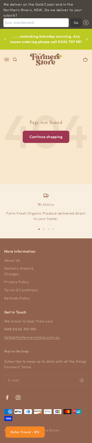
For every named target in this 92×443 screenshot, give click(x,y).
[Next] (87, 39)
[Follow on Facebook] (7, 397)
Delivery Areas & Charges (18, 271)
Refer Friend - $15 (25, 432)
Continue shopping (46, 137)
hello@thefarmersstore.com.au (32, 337)
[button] (85, 22)
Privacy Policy (16, 282)
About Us (12, 260)
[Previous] (5, 39)
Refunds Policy (17, 298)
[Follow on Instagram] (18, 397)
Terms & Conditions (21, 290)
